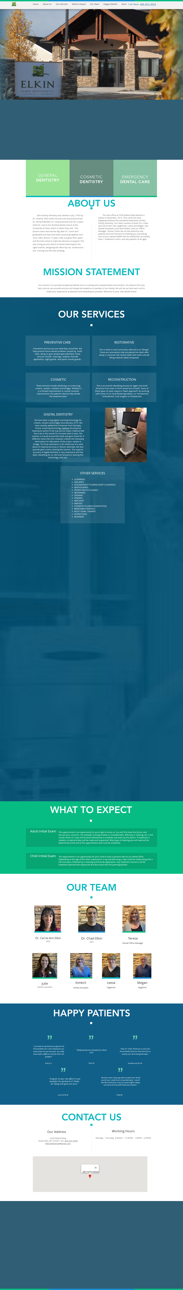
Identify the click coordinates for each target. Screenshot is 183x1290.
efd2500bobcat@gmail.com (58, 1143)
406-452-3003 (71, 1140)
